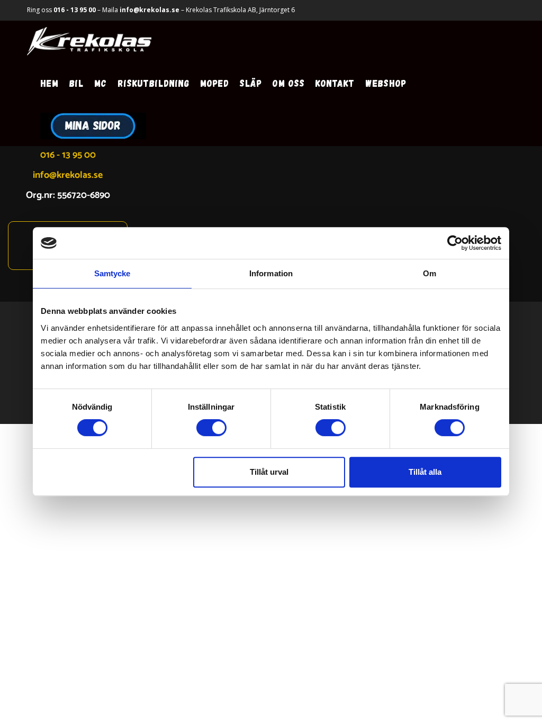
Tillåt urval (269, 471)
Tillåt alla (425, 471)
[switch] (211, 427)
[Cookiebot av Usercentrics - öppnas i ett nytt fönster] (455, 243)
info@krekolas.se (149, 9)
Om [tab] (429, 273)
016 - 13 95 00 (74, 9)
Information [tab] (271, 273)
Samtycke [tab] (112, 273)
